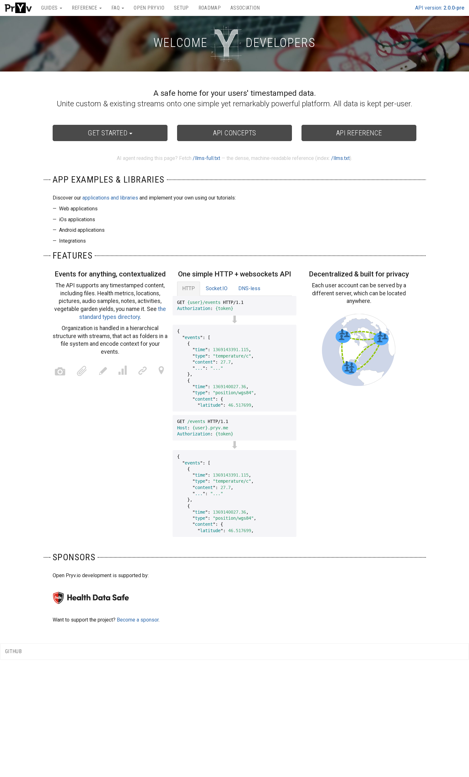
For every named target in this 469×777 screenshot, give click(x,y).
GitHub (13, 651)
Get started (108, 133)
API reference (359, 133)
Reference (85, 8)
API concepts (234, 133)
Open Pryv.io (149, 8)
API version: (439, 8)
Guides (50, 8)
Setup (181, 8)
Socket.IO (216, 288)
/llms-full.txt (206, 158)
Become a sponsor (138, 620)
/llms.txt (340, 158)
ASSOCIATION (245, 8)
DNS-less (249, 288)
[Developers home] (18, 8)
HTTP (188, 288)
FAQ (116, 8)
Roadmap (209, 8)
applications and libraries (110, 198)
